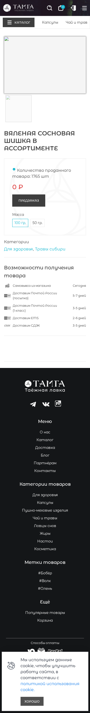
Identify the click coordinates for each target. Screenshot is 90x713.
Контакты (45, 471)
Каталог (45, 440)
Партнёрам (45, 463)
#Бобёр (45, 573)
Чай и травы (45, 518)
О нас (45, 432)
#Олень (45, 588)
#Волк (45, 581)
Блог (45, 455)
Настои (45, 541)
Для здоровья (18, 249)
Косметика (45, 549)
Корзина (45, 620)
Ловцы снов (45, 526)
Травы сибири (50, 249)
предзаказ (28, 200)
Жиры (45, 533)
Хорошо (32, 701)
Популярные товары (45, 612)
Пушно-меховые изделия (45, 510)
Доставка (45, 447)
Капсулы (50, 22)
